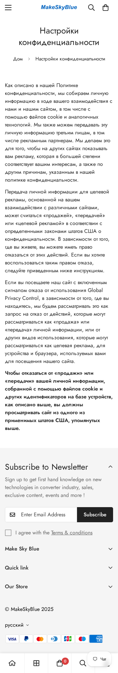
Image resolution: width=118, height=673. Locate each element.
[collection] (36, 663)
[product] (12, 663)
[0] (105, 7)
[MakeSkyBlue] (59, 8)
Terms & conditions (71, 532)
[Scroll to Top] (106, 638)
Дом (18, 58)
